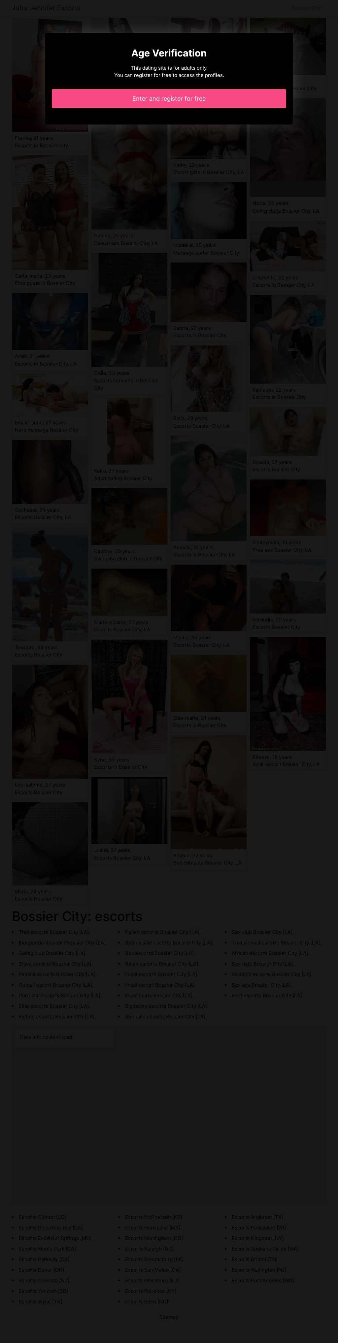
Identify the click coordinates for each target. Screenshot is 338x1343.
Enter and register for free (169, 98)
